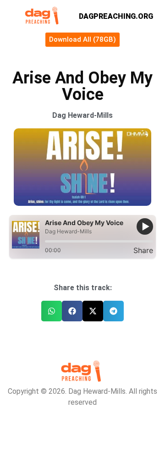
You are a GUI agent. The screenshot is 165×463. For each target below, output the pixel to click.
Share (143, 250)
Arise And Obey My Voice (84, 222)
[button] (51, 311)
